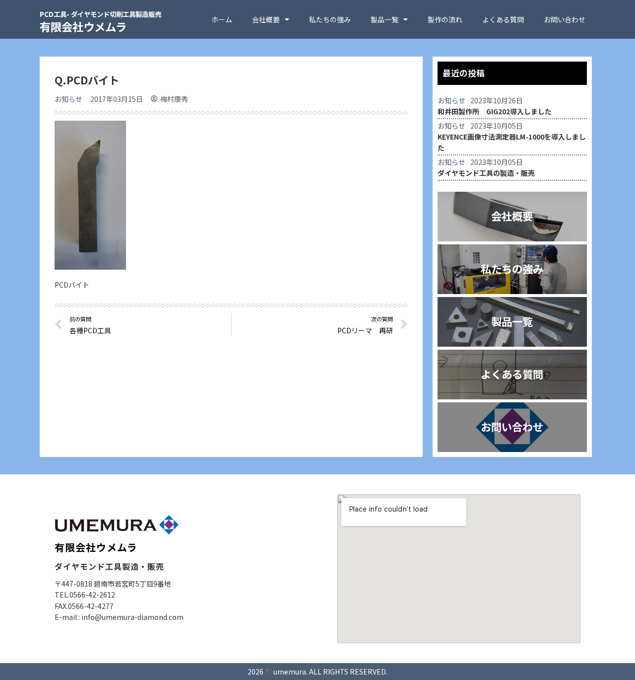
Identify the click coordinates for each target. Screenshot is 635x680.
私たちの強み (330, 19)
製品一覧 (384, 19)
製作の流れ (445, 19)
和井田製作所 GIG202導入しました (495, 111)
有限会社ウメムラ (100, 21)
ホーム (221, 19)
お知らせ (68, 99)
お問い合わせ (564, 19)
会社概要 (266, 19)
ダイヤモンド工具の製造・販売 (486, 173)
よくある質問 (503, 19)
